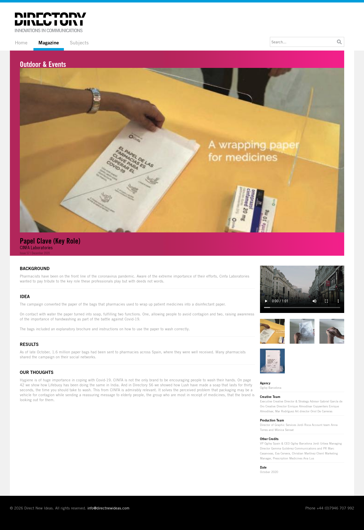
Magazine (48, 43)
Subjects (79, 42)
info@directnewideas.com (108, 508)
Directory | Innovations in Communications (51, 22)
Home (21, 42)
